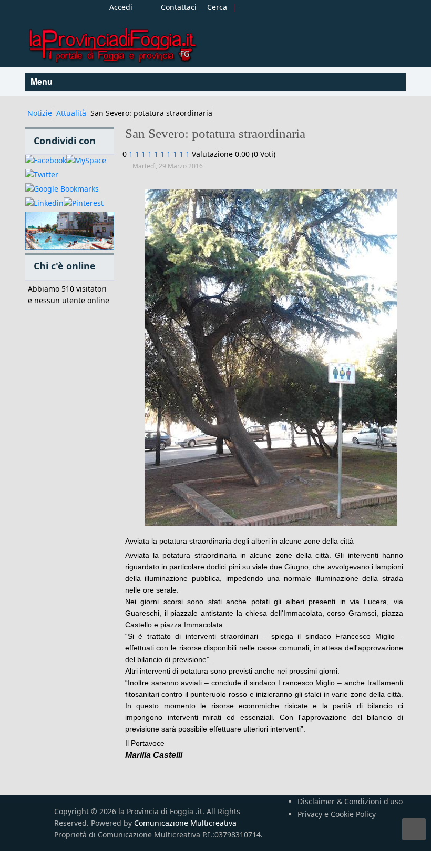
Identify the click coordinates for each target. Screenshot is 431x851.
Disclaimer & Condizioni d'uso (350, 801)
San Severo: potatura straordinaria (215, 133)
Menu (42, 81)
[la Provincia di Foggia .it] (112, 41)
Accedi (120, 7)
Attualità (71, 113)
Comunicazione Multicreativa (185, 823)
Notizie (39, 113)
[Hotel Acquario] (69, 231)
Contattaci (179, 7)
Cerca (217, 7)
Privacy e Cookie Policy (336, 814)
